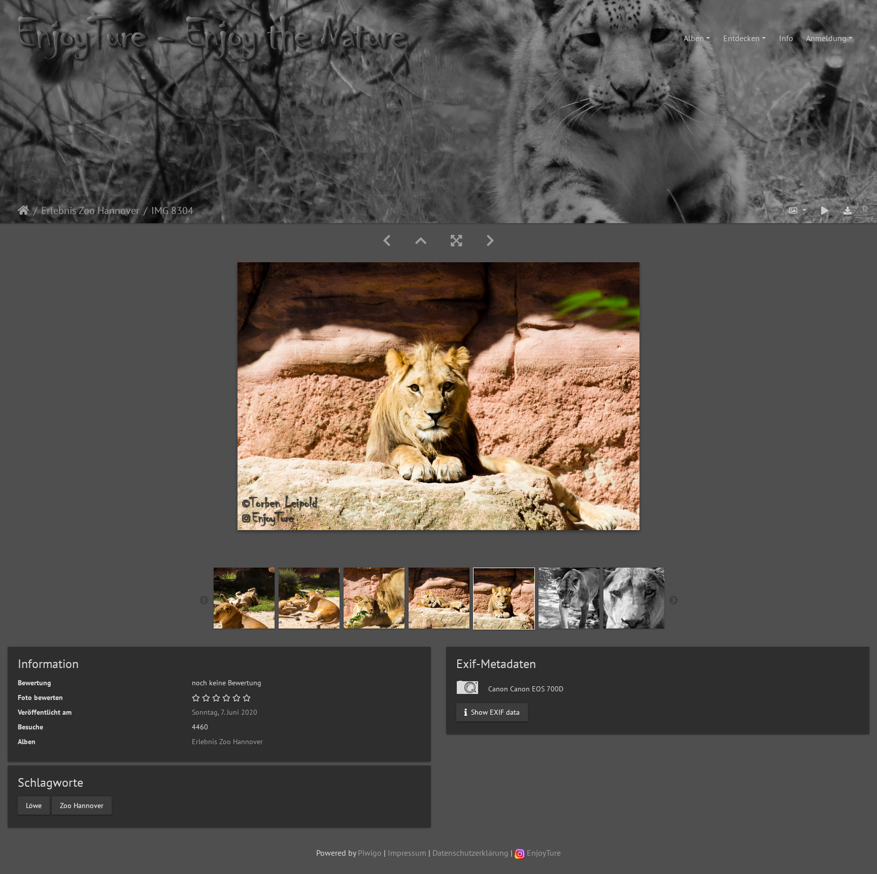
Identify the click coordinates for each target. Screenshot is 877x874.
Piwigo (370, 853)
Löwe (34, 805)
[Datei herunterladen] (847, 210)
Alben (694, 38)
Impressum (407, 853)
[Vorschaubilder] (420, 240)
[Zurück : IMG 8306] (386, 240)
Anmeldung (826, 38)
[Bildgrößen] (797, 210)
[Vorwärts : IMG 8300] (490, 240)
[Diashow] (824, 210)
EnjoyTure (543, 853)
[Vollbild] (456, 240)
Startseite (23, 210)
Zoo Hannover (82, 805)
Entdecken (741, 38)
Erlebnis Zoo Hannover (90, 210)
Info (786, 38)
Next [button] (673, 601)
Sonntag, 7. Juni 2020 (224, 712)
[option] (244, 598)
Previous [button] (204, 601)
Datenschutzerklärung (470, 853)
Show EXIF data (494, 712)
